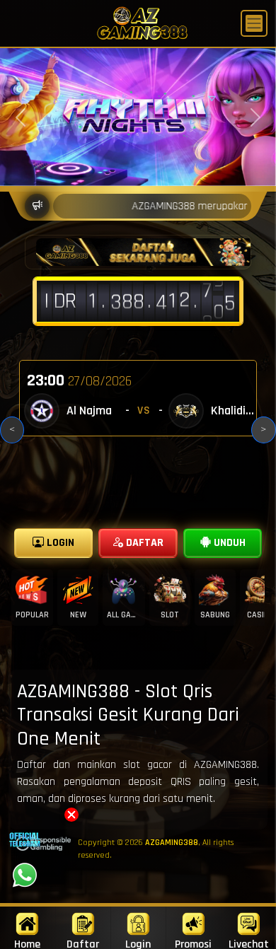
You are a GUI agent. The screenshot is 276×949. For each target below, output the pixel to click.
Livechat (249, 943)
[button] (71, 815)
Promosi (193, 943)
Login (138, 943)
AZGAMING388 (171, 842)
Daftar (83, 943)
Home (27, 943)
